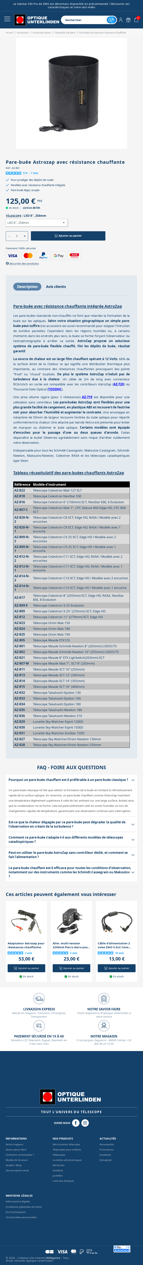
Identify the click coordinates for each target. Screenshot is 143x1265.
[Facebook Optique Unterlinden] (76, 1123)
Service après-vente (17, 1170)
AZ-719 (87, 397)
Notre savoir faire (16, 1149)
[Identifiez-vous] (120, 20)
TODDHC (55, 389)
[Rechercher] (111, 19)
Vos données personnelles (21, 1217)
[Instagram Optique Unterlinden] (85, 1123)
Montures (58, 1165)
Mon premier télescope (66, 1144)
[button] (9, 236)
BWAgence (53, 1258)
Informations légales (18, 1201)
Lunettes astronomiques (67, 1160)
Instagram (106, 1160)
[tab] (27, 287)
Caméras (58, 1170)
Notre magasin (14, 1144)
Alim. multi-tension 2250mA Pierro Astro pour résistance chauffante (71, 945)
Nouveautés (107, 1144)
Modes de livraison (17, 1160)
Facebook (105, 1154)
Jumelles (58, 1175)
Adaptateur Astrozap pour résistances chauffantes (26, 945)
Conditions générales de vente (24, 1206)
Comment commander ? (20, 1154)
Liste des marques (63, 1180)
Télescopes (59, 1154)
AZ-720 (118, 384)
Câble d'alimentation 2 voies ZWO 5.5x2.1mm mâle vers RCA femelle (114, 945)
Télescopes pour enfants (67, 1149)
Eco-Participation (16, 1212)
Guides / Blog (13, 1165)
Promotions (107, 1149)
